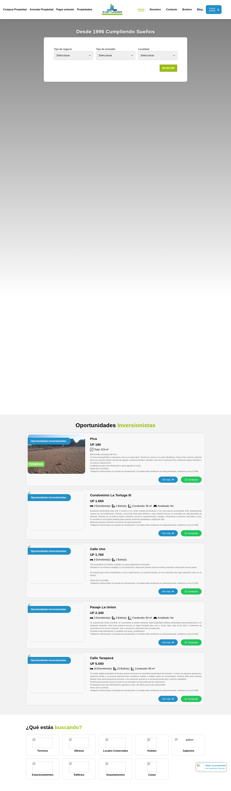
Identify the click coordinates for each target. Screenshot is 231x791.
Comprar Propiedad (15, 9)
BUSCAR (168, 68)
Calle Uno (97, 549)
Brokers (187, 9)
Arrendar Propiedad (41, 9)
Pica (93, 439)
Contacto (171, 9)
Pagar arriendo (65, 9)
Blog (200, 9)
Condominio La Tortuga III (110, 495)
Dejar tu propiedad (216, 765)
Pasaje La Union (103, 607)
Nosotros (155, 9)
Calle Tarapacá (101, 658)
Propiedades (84, 9)
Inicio (141, 9)
